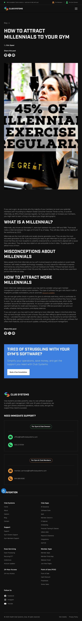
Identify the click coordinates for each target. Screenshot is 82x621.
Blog (5, 518)
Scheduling (44, 525)
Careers (6, 514)
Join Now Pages (46, 563)
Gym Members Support (11, 538)
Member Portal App (47, 556)
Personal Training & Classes (50, 528)
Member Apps (45, 553)
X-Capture (44, 521)
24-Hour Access (9, 573)
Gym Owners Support (11, 535)
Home (6, 507)
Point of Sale (45, 573)
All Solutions (45, 507)
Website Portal (46, 560)
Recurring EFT (8, 556)
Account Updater (9, 563)
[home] (13, 8)
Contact (6, 521)
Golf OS (43, 543)
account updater (48, 293)
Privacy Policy (73, 617)
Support (6, 531)
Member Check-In (46, 518)
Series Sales (45, 584)
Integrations (45, 539)
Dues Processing (9, 553)
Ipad (42, 514)
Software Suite (46, 510)
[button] (76, 8)
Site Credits (63, 617)
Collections (7, 560)
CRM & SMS (45, 532)
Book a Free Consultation (18, 372)
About (6, 510)
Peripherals (44, 580)
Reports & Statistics (47, 535)
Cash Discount (45, 577)
